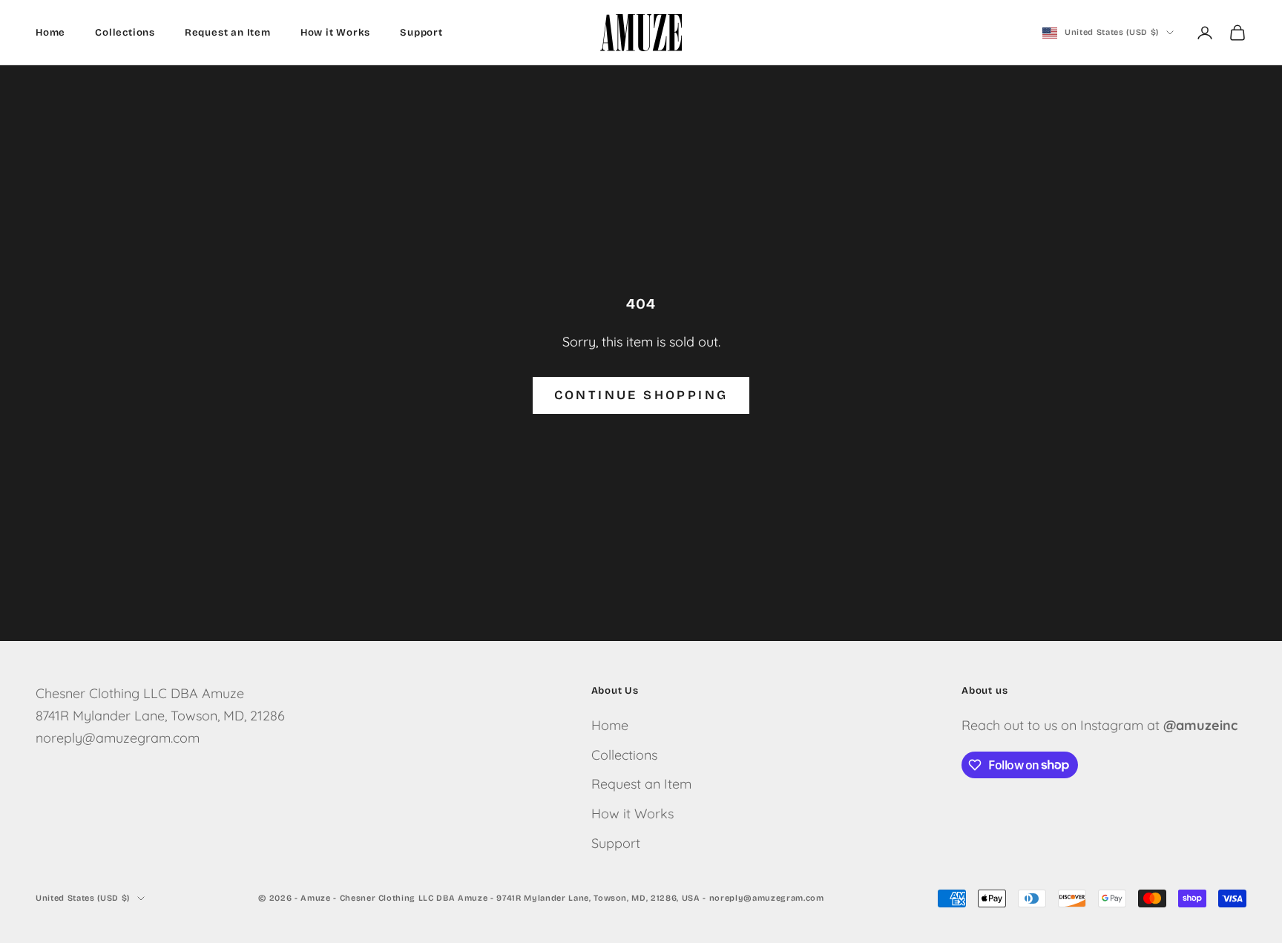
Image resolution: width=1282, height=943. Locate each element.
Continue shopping (641, 395)
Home (50, 33)
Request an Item (228, 33)
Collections (125, 33)
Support (421, 33)
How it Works (335, 33)
